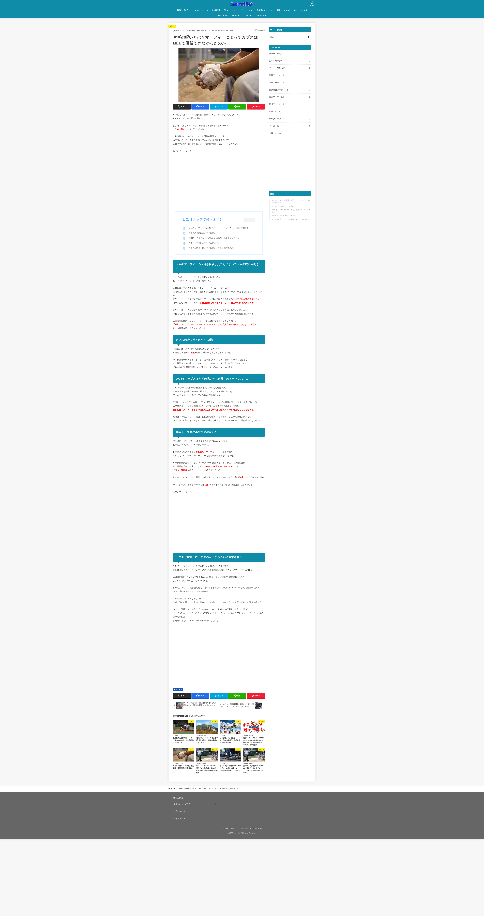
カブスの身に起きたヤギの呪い (202, 233)
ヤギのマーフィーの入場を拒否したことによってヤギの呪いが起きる (219, 228)
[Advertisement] (219, 181)
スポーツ (172, 26)
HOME (173, 788)
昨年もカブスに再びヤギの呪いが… (204, 243)
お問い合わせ (179, 811)
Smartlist (236, 833)
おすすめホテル (197, 10)
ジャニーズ (249, 16)
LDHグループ (236, 16)
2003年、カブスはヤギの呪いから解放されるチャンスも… (214, 238)
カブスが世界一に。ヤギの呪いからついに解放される (212, 248)
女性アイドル (261, 16)
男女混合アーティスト (265, 10)
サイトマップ (179, 819)
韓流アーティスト (284, 10)
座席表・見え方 (182, 10)
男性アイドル (223, 16)
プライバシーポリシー (183, 804)
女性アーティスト (247, 10)
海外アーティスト (300, 10)
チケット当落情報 (213, 10)
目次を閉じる (249, 219)
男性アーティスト (230, 10)
